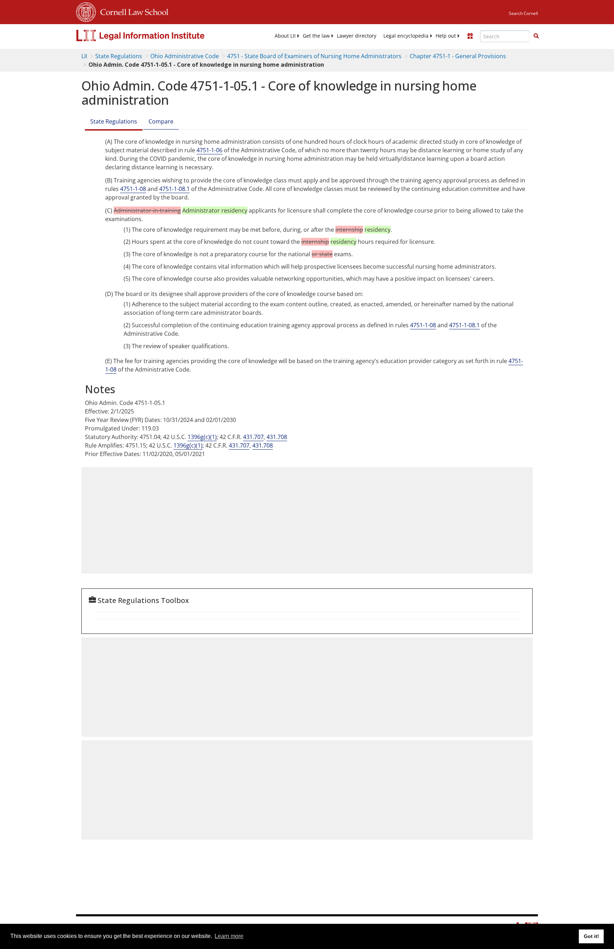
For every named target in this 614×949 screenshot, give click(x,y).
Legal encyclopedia (406, 36)
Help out (446, 36)
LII (84, 56)
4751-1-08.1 (174, 189)
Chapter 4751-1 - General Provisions (458, 56)
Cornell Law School (132, 11)
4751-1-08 (133, 189)
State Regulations (118, 56)
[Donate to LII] (470, 36)
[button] (536, 35)
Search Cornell (523, 13)
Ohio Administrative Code (184, 56)
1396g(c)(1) (202, 437)
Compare (161, 121)
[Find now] (536, 36)
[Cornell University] (86, 11)
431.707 (253, 437)
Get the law (316, 36)
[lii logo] (156, 35)
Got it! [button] (591, 936)
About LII (285, 36)
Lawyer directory (356, 36)
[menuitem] (285, 35)
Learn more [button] (229, 936)
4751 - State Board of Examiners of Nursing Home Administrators (314, 56)
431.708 (276, 437)
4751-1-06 (209, 150)
